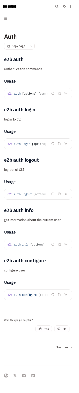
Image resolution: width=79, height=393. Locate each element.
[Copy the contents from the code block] (59, 93)
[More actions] (71, 6)
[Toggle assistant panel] (64, 6)
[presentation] (38, 93)
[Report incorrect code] (53, 93)
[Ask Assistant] (65, 93)
